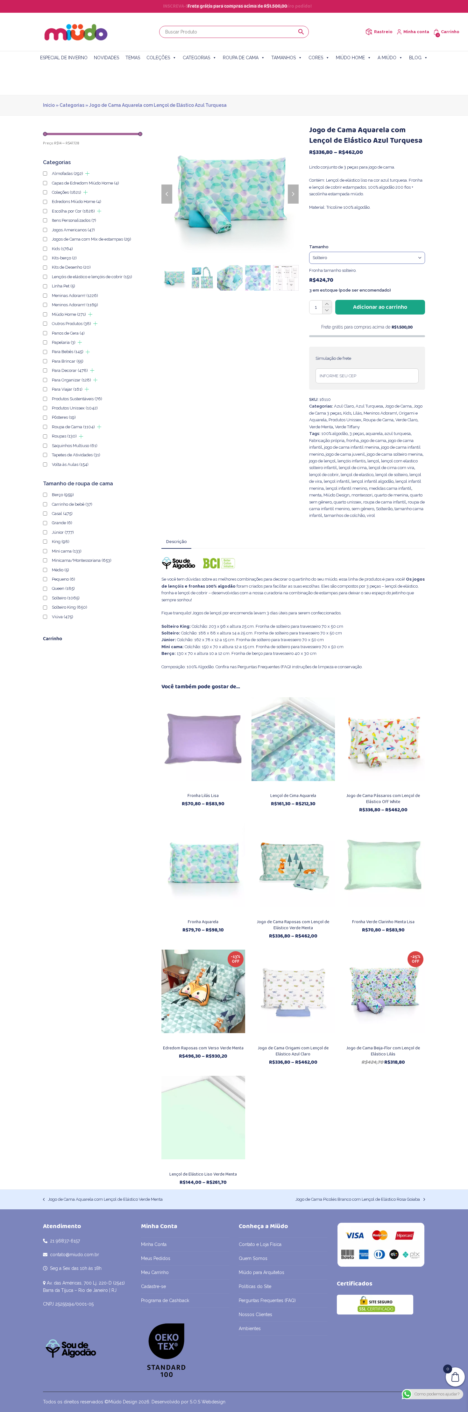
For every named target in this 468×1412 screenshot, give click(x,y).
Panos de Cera (68, 333)
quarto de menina (391, 495)
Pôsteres (64, 417)
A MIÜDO (387, 57)
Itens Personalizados (74, 220)
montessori (361, 495)
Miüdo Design (336, 495)
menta (315, 495)
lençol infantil (337, 481)
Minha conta (416, 31)
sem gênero (362, 508)
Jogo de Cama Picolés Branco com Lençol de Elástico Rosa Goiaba (357, 1200)
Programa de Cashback (165, 1300)
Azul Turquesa (369, 406)
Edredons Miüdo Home (76, 201)
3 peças (357, 433)
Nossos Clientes (255, 1314)
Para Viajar (67, 389)
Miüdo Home (69, 314)
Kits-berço (64, 258)
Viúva (62, 616)
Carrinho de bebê (72, 504)
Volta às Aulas (70, 464)
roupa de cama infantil (384, 502)
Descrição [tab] (176, 541)
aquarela (374, 433)
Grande (62, 522)
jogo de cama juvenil (345, 454)
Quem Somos (253, 1258)
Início (49, 105)
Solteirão (384, 508)
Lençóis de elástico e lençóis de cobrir (92, 276)
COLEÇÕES (158, 57)
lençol (373, 461)
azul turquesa (398, 433)
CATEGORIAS (196, 57)
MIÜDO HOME (350, 57)
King (60, 541)
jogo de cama (373, 440)
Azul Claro (344, 406)
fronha (352, 440)
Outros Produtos (71, 323)
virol (371, 515)
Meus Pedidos (155, 1258)
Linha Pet (63, 286)
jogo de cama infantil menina (351, 447)
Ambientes (250, 1328)
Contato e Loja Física (260, 1244)
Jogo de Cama (398, 406)
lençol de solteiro (391, 474)
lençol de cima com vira (391, 467)
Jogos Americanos (73, 230)
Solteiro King (69, 607)
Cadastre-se (153, 1286)
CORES (315, 57)
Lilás (357, 413)
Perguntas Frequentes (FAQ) (264, 666)
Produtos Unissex (345, 419)
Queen (63, 588)
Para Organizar (71, 380)
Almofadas (67, 173)
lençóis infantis (351, 461)
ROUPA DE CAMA (241, 57)
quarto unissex (347, 502)
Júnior (63, 532)
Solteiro (66, 598)
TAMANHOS (283, 57)
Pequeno (63, 579)
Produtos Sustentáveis (77, 398)
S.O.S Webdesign (207, 1401)
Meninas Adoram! (75, 295)
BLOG (415, 57)
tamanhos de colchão (344, 515)
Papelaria (63, 342)
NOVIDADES (106, 57)
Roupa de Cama (378, 419)
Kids (347, 413)
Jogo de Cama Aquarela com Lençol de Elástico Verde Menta (103, 1200)
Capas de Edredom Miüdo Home (85, 183)
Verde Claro (406, 419)
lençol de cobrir (324, 474)
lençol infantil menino (346, 488)
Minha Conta (154, 1244)
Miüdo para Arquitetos (261, 1272)
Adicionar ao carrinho (380, 307)
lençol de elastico (357, 474)
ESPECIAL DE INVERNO (64, 57)
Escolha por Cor (73, 211)
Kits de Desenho (71, 267)
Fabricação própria (326, 440)
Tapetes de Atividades (76, 455)
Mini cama (67, 551)
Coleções (66, 192)
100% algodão (334, 433)
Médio (60, 570)
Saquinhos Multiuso (74, 445)
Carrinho (450, 31)
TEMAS (132, 57)
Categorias (72, 105)
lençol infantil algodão (372, 481)
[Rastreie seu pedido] (369, 31)
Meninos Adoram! (380, 413)
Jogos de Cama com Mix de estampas (91, 239)
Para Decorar (70, 370)
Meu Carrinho (155, 1272)
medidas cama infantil (390, 488)
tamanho (319, 246)
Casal (62, 513)
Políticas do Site (255, 1286)
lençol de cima (353, 467)
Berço (63, 494)
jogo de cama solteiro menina (394, 454)
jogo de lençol (322, 461)
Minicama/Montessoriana (81, 560)
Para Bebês (67, 351)
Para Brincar (67, 361)
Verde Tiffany (347, 426)
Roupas (64, 436)
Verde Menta (321, 426)
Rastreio (383, 31)
